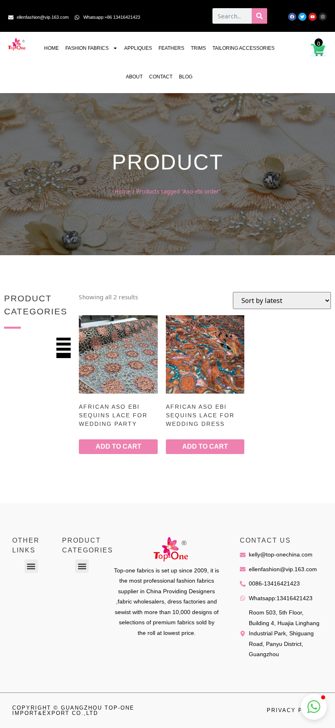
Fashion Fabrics (87, 48)
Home (51, 48)
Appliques (138, 48)
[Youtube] (312, 17)
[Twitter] (302, 17)
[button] (31, 566)
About (134, 77)
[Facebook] (292, 17)
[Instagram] (323, 17)
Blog (185, 77)
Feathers (171, 48)
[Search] (259, 16)
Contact (160, 77)
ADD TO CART (118, 446)
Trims (198, 48)
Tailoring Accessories (243, 48)
